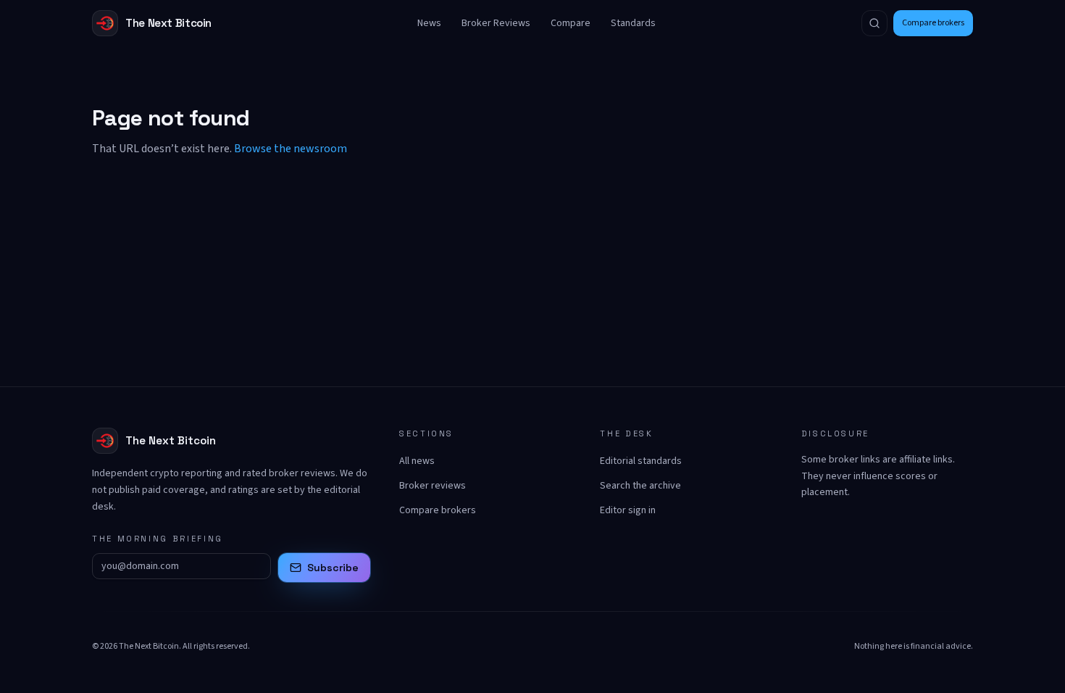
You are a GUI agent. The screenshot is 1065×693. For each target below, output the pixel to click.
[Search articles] (874, 23)
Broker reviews (432, 485)
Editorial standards (641, 461)
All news (417, 461)
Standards (633, 23)
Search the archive (640, 485)
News (429, 23)
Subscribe (333, 567)
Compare (570, 23)
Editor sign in (628, 510)
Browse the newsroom (290, 149)
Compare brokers (933, 23)
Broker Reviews (496, 23)
